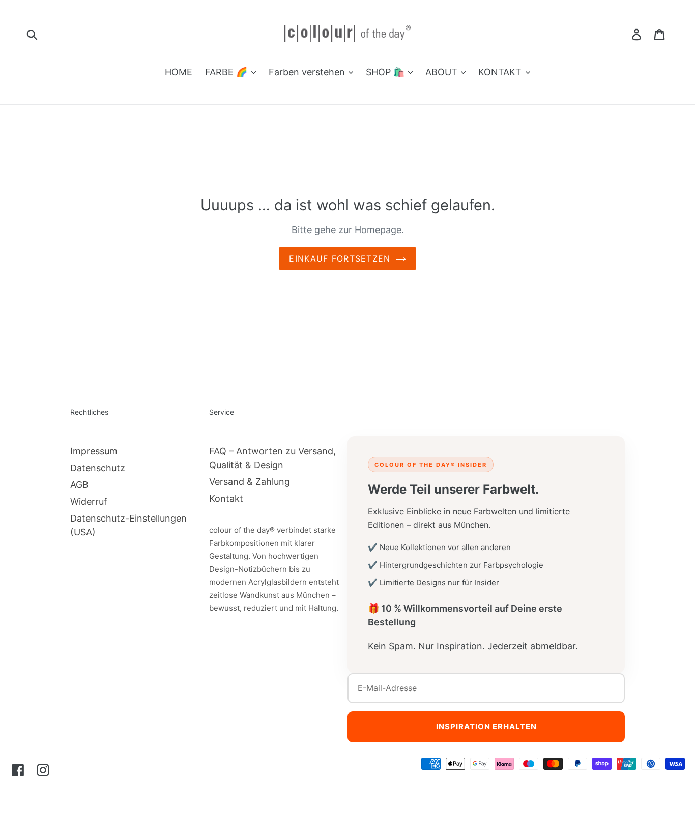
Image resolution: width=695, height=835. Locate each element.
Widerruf (88, 501)
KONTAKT (501, 72)
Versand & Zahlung (249, 481)
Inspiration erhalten (486, 726)
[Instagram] (43, 770)
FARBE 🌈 (227, 72)
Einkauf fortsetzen (339, 258)
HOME (178, 72)
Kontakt (226, 498)
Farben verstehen (308, 72)
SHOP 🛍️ (386, 72)
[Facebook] (18, 770)
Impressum (94, 451)
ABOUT (442, 72)
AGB (79, 484)
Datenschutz (97, 468)
